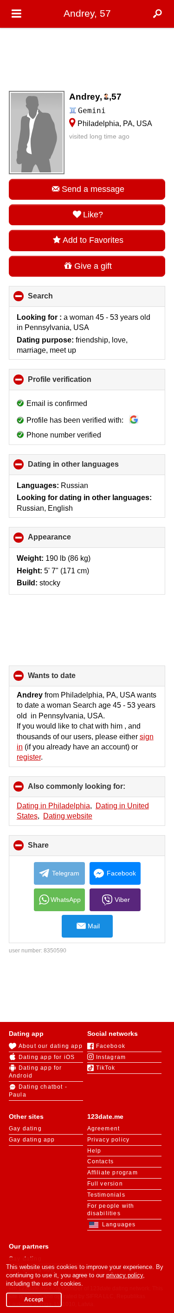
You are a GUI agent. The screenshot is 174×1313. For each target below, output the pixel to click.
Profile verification (75, 382)
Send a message (93, 189)
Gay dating (25, 1128)
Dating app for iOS (47, 1057)
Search (56, 299)
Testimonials (106, 1195)
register (29, 757)
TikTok (106, 1068)
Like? (93, 214)
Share (54, 848)
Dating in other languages (89, 467)
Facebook (121, 873)
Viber (122, 899)
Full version (105, 1183)
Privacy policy (108, 1139)
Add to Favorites (93, 240)
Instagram (111, 1057)
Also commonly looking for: (92, 789)
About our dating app (51, 1046)
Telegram (65, 873)
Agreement (103, 1128)
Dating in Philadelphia (53, 806)
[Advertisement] (87, 56)
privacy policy (124, 1275)
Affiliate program (112, 1172)
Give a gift (93, 266)
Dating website (67, 816)
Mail (94, 926)
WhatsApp (66, 899)
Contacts (100, 1161)
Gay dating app (32, 1139)
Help (94, 1151)
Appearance (65, 540)
